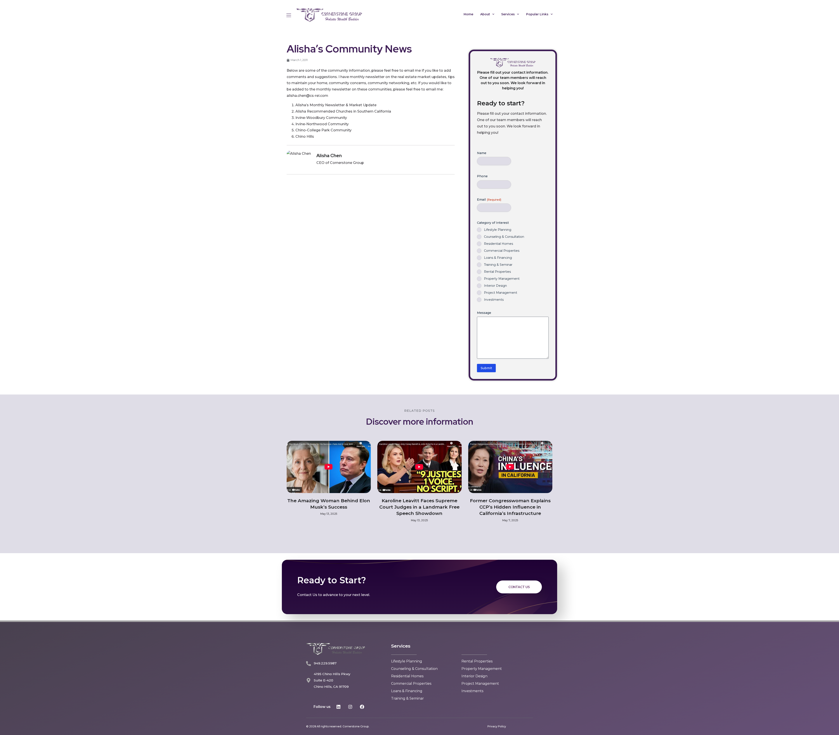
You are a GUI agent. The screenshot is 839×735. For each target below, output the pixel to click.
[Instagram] (350, 706)
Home (468, 14)
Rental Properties (497, 272)
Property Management (502, 279)
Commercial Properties (501, 251)
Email (489, 200)
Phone (482, 176)
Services (508, 14)
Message (484, 313)
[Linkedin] (338, 706)
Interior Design (495, 286)
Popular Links (537, 14)
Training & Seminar (498, 265)
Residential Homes (498, 244)
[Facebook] (362, 706)
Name (481, 153)
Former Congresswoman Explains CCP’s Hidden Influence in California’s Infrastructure (510, 507)
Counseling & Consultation (504, 237)
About (485, 14)
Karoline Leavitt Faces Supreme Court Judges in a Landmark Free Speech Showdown (419, 507)
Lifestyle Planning (497, 230)
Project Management (500, 293)
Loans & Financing (498, 258)
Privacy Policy (496, 726)
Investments (494, 300)
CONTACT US (519, 587)
